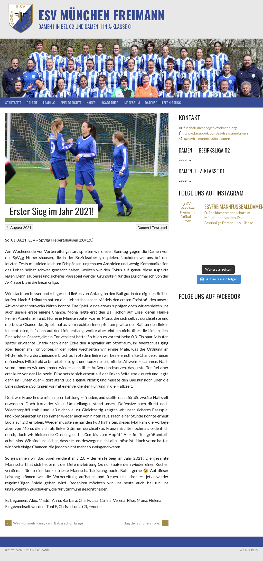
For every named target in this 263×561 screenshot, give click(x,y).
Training (49, 102)
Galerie (31, 102)
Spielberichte (70, 102)
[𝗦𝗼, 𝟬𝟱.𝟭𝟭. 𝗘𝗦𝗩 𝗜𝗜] (208, 253)
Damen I (144, 227)
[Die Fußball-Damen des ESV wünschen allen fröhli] (228, 232)
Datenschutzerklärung (163, 102)
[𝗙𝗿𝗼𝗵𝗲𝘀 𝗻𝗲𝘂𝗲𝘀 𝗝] (208, 232)
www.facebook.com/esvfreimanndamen (216, 133)
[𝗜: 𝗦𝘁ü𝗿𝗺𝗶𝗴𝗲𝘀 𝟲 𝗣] (189, 253)
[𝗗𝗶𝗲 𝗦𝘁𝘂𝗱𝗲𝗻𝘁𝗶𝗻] (228, 246)
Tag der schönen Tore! (145, 523)
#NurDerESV (249, 550)
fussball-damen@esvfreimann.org (210, 128)
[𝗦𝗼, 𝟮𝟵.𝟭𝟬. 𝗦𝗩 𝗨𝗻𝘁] (228, 259)
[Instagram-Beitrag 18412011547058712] (189, 232)
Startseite (13, 102)
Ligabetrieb (109, 102)
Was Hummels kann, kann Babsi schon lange (44, 523)
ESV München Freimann (102, 15)
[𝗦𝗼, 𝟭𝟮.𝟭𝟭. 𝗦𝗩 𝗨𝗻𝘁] (208, 246)
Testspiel (159, 227)
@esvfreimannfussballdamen (207, 138)
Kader (91, 102)
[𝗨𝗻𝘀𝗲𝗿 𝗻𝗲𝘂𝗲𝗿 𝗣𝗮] (247, 253)
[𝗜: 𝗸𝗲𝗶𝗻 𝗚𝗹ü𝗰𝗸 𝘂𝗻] (208, 259)
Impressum (132, 102)
